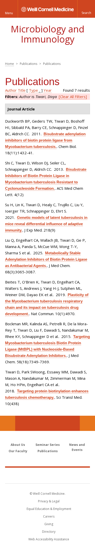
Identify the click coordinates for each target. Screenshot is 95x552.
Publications (47, 451)
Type (33, 90)
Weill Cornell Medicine (47, 475)
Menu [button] (9, 13)
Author (11, 90)
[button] (86, 9)
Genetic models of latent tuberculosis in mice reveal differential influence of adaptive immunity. (46, 223)
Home (9, 64)
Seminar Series (47, 445)
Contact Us (87, 423)
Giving (48, 524)
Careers (48, 516)
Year (48, 90)
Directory (48, 531)
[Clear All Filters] (73, 96)
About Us (18, 445)
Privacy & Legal (49, 501)
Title (22, 90)
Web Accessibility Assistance (48, 539)
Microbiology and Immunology (47, 34)
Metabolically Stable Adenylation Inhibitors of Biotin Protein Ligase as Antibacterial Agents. (46, 259)
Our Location (7, 423)
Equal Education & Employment (49, 509)
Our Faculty (18, 451)
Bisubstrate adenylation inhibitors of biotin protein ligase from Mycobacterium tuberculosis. (45, 140)
